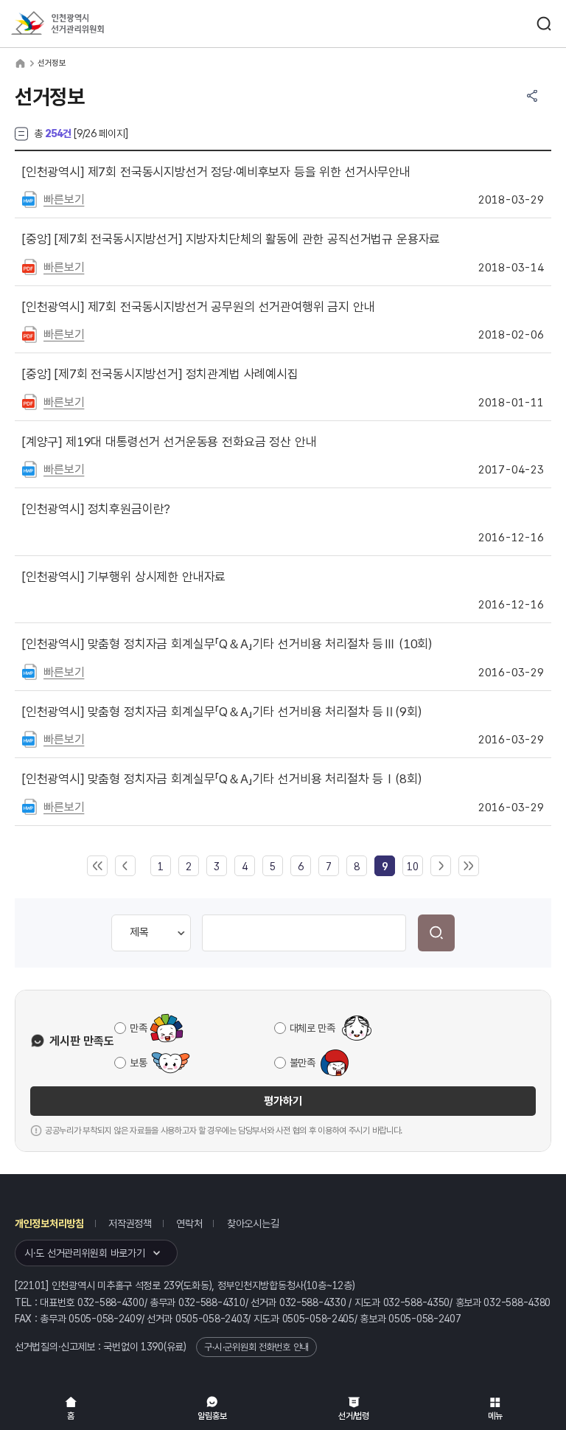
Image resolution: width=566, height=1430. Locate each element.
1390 (152, 1347)
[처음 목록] (97, 866)
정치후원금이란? (96, 508)
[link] (385, 866)
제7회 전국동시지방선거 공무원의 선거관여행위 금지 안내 (198, 306)
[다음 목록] (440, 866)
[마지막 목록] (468, 866)
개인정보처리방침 (49, 1223)
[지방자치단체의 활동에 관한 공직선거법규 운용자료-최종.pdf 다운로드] (29, 266)
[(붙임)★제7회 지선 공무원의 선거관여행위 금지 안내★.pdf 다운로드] (29, 333)
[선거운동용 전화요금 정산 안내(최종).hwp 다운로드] (29, 468)
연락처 (189, 1223)
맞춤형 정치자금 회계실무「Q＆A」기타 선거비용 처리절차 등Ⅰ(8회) (221, 778)
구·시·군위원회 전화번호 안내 (256, 1347)
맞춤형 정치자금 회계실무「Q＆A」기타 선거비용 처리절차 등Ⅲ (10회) (227, 643)
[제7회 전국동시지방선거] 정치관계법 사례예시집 (160, 374)
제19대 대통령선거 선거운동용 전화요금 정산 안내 (169, 441)
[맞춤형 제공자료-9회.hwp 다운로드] (29, 738)
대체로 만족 (312, 1028)
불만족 (302, 1063)
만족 (138, 1028)
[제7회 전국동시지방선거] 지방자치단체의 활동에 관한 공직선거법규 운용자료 (231, 239)
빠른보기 (63, 199)
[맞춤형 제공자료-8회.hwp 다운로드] (29, 806)
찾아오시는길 (253, 1223)
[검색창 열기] (544, 23)
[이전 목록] (125, 866)
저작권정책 (130, 1223)
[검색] (436, 932)
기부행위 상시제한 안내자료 (124, 576)
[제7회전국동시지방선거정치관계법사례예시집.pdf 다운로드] (29, 401)
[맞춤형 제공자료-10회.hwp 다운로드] (29, 671)
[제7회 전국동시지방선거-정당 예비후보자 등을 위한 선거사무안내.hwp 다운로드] (29, 198)
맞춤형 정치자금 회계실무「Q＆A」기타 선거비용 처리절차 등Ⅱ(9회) (221, 711)
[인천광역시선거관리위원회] (84, 24)
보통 (138, 1063)
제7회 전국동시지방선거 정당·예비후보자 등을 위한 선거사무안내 (216, 171)
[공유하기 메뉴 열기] (532, 96)
